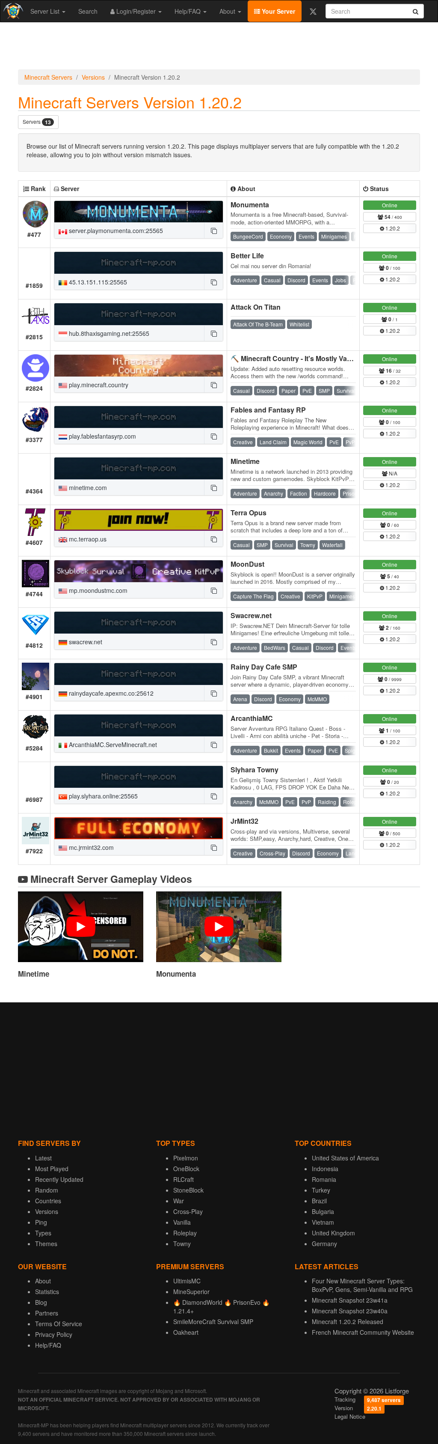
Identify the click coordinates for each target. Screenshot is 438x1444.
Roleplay (185, 1233)
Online (389, 205)
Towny (182, 1243)
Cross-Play (188, 1211)
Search (88, 11)
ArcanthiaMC (252, 718)
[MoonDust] (138, 571)
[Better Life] (138, 263)
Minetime (245, 461)
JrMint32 (244, 821)
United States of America (345, 1158)
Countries (48, 1200)
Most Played (51, 1168)
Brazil (319, 1200)
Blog (41, 1302)
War (178, 1200)
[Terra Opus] (138, 520)
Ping (41, 1222)
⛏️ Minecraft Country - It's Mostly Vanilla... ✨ (303, 358)
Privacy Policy (53, 1334)
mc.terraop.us (87, 539)
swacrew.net (84, 641)
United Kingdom (333, 1233)
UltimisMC (187, 1281)
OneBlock (186, 1168)
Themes (46, 1243)
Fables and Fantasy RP (268, 410)
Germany (324, 1243)
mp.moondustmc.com (97, 590)
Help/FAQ (188, 11)
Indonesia (325, 1168)
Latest (43, 1158)
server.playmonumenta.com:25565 (115, 230)
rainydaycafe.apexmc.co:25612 (110, 693)
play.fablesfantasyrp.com (101, 436)
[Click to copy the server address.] (213, 230)
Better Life (247, 255)
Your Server (277, 11)
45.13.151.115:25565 (97, 282)
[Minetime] (138, 468)
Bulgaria (323, 1211)
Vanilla (182, 1222)
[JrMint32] (138, 828)
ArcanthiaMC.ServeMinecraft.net (112, 744)
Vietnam (323, 1222)
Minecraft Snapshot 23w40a (350, 1310)
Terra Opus (248, 512)
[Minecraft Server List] (12, 11)
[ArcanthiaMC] (138, 725)
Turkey (321, 1190)
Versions (93, 77)
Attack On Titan (256, 307)
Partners (46, 1313)
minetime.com (87, 487)
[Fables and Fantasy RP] (138, 417)
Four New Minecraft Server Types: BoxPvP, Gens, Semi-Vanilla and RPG (362, 1285)
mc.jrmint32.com (90, 847)
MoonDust (247, 564)
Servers (37, 122)
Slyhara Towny (254, 769)
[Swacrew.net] (138, 623)
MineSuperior (191, 1291)
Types (43, 1233)
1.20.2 (392, 228)
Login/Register (136, 11)
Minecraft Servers (48, 77)
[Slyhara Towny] (138, 777)
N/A (392, 473)
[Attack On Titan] (138, 314)
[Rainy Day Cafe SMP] (138, 674)
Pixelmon (185, 1158)
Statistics (47, 1291)
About (228, 11)
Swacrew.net (251, 615)
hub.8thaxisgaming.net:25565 (108, 333)
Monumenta (250, 204)
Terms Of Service (58, 1323)
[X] (313, 11)
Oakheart (185, 1332)
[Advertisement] (219, 48)
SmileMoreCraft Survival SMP (213, 1321)
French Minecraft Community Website (363, 1332)
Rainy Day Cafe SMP (264, 667)
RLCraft (183, 1179)
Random (46, 1190)
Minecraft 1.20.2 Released (347, 1321)
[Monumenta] (138, 212)
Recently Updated (59, 1179)
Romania (324, 1179)
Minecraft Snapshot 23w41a (350, 1300)
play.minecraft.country (97, 384)
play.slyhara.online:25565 (102, 796)
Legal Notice (349, 1416)
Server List (45, 11)
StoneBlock (188, 1190)
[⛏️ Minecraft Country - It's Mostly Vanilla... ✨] (138, 366)
